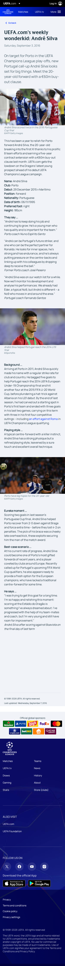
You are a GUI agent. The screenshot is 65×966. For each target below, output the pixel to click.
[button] (55, 11)
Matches (8, 761)
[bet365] (26, 731)
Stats (6, 790)
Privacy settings (11, 917)
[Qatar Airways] (50, 731)
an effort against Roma (43, 419)
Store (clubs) (41, 790)
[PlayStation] (20, 724)
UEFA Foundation (12, 831)
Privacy (7, 899)
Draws (6, 775)
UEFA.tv (7, 768)
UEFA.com (8, 824)
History (38, 775)
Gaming (7, 782)
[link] (23, 11)
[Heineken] (8, 724)
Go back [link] (12, 22)
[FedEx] (44, 724)
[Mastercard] (56, 724)
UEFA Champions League (8, 11)
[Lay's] (32, 724)
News (37, 768)
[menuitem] (23, 11)
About (37, 782)
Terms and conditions (14, 905)
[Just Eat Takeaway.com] (38, 731)
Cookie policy (10, 911)
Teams (37, 761)
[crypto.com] (14, 731)
